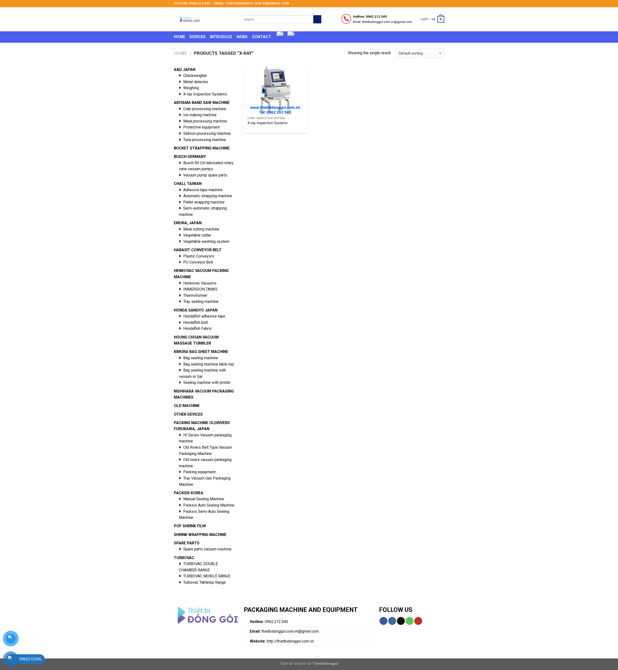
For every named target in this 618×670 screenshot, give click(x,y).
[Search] (317, 19)
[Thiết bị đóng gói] (204, 19)
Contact (261, 36)
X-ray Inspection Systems (267, 123)
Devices (197, 36)
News (242, 36)
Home (179, 36)
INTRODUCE (221, 36)
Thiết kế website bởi (309, 664)
